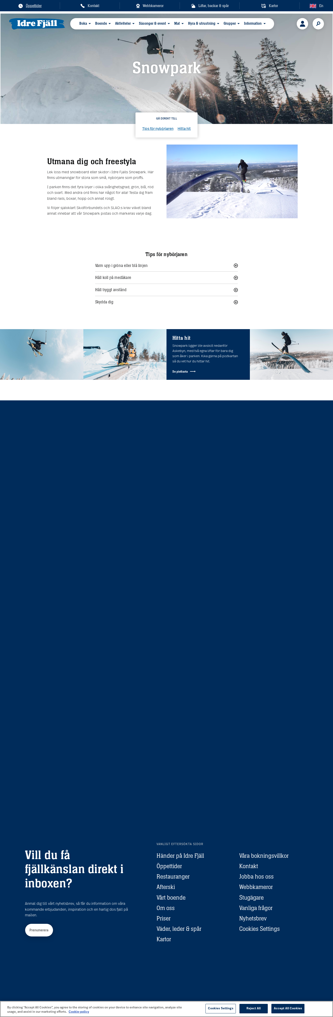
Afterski (166, 886)
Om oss (166, 907)
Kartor (164, 939)
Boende (101, 23)
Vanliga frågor (256, 907)
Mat (177, 23)
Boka (83, 23)
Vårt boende (171, 897)
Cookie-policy (79, 1012)
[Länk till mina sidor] (302, 23)
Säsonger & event (152, 23)
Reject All (253, 1008)
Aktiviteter (123, 23)
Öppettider (169, 866)
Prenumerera (38, 930)
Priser (164, 918)
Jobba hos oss (256, 876)
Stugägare (251, 897)
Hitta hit (184, 129)
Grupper (230, 23)
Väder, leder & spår (179, 928)
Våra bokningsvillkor (264, 855)
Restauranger (173, 876)
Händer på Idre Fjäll (180, 855)
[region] (166, 1009)
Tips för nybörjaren (158, 129)
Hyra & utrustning (201, 23)
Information (253, 23)
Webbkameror (256, 886)
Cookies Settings (259, 928)
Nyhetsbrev (253, 918)
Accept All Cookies (288, 1008)
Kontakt (248, 866)
